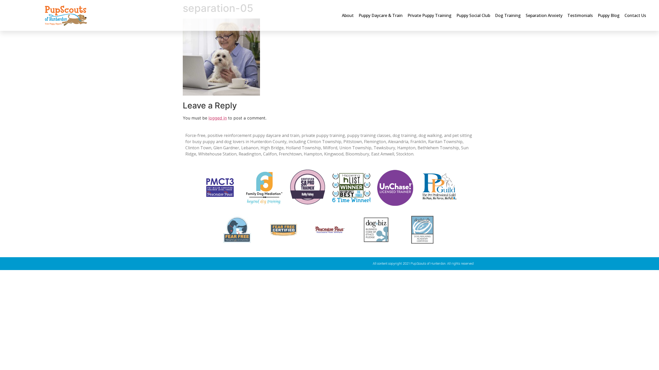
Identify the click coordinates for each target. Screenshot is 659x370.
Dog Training (508, 15)
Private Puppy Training (429, 15)
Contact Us (635, 15)
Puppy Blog (609, 15)
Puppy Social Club (473, 15)
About (348, 15)
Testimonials (580, 15)
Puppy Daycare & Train (381, 15)
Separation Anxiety (544, 15)
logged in (218, 118)
